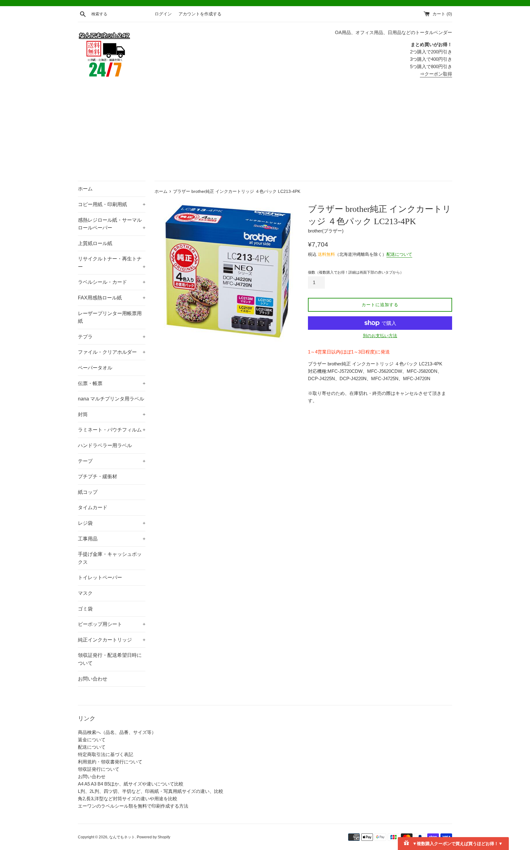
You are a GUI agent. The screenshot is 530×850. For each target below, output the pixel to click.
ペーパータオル (95, 367)
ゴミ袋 (85, 608)
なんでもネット (122, 837)
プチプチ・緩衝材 (97, 476)
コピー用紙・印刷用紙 (111, 204)
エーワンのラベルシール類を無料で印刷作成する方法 (133, 806)
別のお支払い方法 (380, 335)
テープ (111, 461)
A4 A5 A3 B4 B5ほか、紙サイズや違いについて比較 (130, 783)
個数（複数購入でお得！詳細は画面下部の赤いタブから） (356, 272)
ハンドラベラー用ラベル (105, 445)
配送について (399, 254)
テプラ (111, 336)
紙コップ (88, 492)
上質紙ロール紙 (95, 243)
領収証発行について (98, 769)
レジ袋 (111, 523)
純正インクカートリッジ (111, 639)
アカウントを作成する (200, 14)
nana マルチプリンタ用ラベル (111, 398)
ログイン (163, 14)
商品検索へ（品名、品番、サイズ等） (117, 732)
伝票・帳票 (111, 383)
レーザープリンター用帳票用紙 (110, 317)
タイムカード (92, 507)
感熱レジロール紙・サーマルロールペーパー (111, 224)
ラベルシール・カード (111, 282)
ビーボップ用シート (111, 624)
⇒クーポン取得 (436, 73)
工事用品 (111, 538)
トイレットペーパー (100, 577)
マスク (85, 593)
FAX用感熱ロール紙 (111, 297)
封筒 (111, 414)
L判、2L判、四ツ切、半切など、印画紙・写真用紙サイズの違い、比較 (150, 791)
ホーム (85, 188)
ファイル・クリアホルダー (111, 352)
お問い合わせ (92, 678)
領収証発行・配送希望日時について (110, 659)
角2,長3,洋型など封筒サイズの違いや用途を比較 (127, 798)
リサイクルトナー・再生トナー (111, 262)
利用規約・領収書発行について (110, 761)
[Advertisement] (265, 135)
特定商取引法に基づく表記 (105, 754)
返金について (92, 739)
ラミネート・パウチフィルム (111, 429)
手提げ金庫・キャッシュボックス (110, 558)
